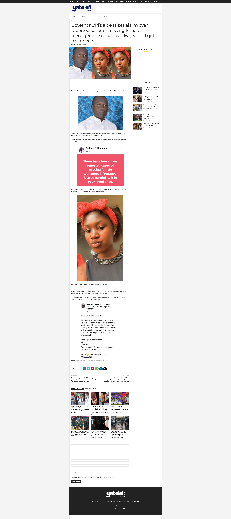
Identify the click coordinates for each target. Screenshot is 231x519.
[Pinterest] (92, 368)
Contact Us (148, 1)
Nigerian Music (120, 1)
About (136, 517)
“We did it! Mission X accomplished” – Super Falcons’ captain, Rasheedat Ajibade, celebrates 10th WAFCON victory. (119, 409)
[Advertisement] (129, 8)
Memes (141, 1)
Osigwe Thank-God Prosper (99, 360)
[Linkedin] (101, 368)
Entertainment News (98, 1)
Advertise (155, 1)
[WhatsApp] (97, 368)
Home (89, 1)
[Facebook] (84, 368)
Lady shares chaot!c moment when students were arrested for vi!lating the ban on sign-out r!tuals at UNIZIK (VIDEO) (80, 409)
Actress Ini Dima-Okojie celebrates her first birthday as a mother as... (151, 107)
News (106, 16)
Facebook (82, 133)
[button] (159, 17)
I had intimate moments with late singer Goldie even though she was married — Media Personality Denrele (116, 379)
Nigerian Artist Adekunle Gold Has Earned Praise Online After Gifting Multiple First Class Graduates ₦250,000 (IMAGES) (100, 434)
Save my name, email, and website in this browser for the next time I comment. (94, 477)
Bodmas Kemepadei (80, 360)
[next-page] (128, 389)
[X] (88, 368)
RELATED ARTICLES (77, 388)
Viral (107, 1)
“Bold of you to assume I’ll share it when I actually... (151, 116)
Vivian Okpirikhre (77, 44)
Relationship (130, 1)
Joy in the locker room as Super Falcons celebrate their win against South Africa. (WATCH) (80, 433)
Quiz (136, 1)
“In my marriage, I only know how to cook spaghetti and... (150, 97)
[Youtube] (124, 508)
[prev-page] (126, 389)
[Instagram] (111, 508)
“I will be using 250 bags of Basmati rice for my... (151, 124)
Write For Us (150, 517)
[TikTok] (116, 508)
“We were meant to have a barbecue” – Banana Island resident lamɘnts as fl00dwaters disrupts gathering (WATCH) (119, 434)
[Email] (105, 368)
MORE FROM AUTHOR (90, 388)
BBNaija (112, 1)
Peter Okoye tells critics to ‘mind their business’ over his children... (151, 89)
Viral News (98, 16)
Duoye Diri (88, 360)
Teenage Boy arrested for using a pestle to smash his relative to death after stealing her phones (84, 379)
